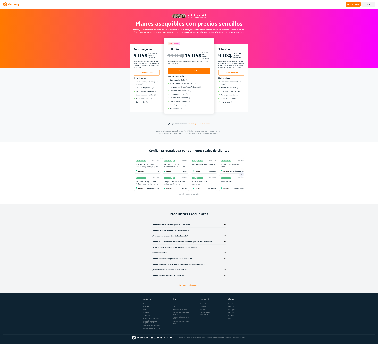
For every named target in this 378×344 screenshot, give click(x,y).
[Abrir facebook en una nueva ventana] (152, 337)
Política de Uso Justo (239, 337)
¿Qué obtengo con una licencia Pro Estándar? (170, 236)
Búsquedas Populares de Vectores (181, 313)
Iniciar (368, 4)
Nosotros (203, 309)
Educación (146, 315)
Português (231, 309)
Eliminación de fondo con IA (152, 326)
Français (231, 315)
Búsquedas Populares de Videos (181, 322)
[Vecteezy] (11, 4)
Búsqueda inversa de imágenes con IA (150, 322)
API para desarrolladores (151, 318)
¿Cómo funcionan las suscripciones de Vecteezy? (171, 224)
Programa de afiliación (180, 309)
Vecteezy (146, 307)
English (230, 304)
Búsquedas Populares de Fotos (181, 318)
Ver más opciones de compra (199, 124)
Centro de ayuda (205, 304)
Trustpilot (196, 194)
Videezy (145, 309)
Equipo (180, 133)
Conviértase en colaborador (205, 313)
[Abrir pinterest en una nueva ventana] (161, 337)
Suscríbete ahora (146, 73)
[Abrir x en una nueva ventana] (167, 337)
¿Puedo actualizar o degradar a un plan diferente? (172, 258)
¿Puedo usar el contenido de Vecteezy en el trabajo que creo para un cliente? (182, 241)
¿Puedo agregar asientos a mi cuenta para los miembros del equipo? (179, 264)
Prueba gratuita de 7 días (189, 71)
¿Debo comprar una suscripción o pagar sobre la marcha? (175, 247)
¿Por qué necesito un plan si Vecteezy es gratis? (171, 230)
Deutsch (231, 312)
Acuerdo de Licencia (179, 304)
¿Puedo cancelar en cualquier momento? (168, 275)
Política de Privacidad (224, 337)
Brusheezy (146, 304)
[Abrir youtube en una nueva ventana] (171, 337)
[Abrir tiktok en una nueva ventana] (164, 337)
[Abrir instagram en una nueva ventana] (155, 337)
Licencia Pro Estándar (185, 131)
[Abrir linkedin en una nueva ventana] (158, 337)
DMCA (175, 307)
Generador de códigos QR (151, 328)
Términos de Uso (212, 337)
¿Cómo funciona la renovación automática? (169, 270)
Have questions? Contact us (189, 285)
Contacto (203, 307)
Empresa (188, 133)
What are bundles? (159, 253)
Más (229, 318)
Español (231, 307)
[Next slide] (241, 174)
